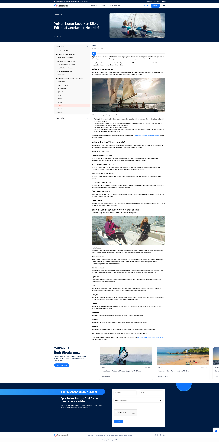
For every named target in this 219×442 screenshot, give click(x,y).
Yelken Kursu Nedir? (62, 51)
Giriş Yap (145, 5)
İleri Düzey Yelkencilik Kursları (66, 64)
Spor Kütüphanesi (114, 5)
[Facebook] (92, 48)
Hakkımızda (149, 1)
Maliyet (59, 99)
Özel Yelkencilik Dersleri (64, 71)
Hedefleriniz (61, 81)
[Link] (102, 48)
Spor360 (103, 5)
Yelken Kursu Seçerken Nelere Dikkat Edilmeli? (70, 78)
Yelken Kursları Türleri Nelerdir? (65, 54)
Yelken (60, 15)
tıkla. (87, 1)
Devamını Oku (105, 376)
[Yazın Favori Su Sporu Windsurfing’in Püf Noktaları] (126, 356)
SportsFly (94, 5)
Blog (55, 15)
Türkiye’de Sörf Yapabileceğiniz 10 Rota (173, 371)
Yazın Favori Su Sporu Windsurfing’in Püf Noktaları (121, 371)
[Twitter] (95, 48)
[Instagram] (155, 435)
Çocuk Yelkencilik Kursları (65, 68)
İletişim (164, 1)
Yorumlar (60, 105)
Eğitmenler (60, 92)
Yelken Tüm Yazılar (62, 365)
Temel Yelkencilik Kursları (65, 58)
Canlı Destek (157, 1)
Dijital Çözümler (100, 435)
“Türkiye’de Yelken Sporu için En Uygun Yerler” (150, 337)
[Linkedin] (98, 48)
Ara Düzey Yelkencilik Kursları (66, 61)
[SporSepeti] (61, 5)
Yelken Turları (61, 75)
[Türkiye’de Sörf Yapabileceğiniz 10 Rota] (183, 356)
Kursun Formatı (61, 88)
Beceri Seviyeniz (62, 85)
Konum (59, 102)
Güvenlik (60, 109)
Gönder (118, 421)
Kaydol (155, 5)
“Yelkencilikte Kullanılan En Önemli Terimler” (146, 135)
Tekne (59, 95)
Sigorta (59, 112)
